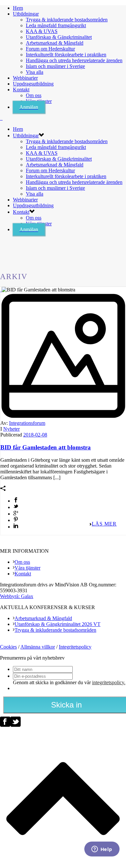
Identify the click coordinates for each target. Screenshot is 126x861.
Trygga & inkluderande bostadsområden (67, 19)
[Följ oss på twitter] (15, 725)
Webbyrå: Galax (16, 596)
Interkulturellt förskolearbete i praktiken (66, 54)
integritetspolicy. (108, 682)
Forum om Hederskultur (50, 48)
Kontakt (21, 89)
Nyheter (11, 429)
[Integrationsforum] (1, 118)
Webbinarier (25, 78)
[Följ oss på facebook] (5, 725)
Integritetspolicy (75, 647)
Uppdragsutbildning (33, 83)
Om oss (33, 95)
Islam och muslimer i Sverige (55, 66)
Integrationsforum (27, 423)
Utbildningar (26, 14)
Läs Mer (104, 524)
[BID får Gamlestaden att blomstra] (1, 289)
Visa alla (34, 72)
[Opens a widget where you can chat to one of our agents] (102, 850)
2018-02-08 (35, 434)
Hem (18, 8)
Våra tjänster (27, 568)
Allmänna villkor (37, 647)
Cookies (8, 647)
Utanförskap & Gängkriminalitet (59, 37)
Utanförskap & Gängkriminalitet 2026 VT (57, 624)
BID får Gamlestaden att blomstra (45, 447)
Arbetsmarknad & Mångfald (54, 43)
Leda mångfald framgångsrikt (56, 25)
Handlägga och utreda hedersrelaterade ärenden (74, 60)
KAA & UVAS (42, 31)
